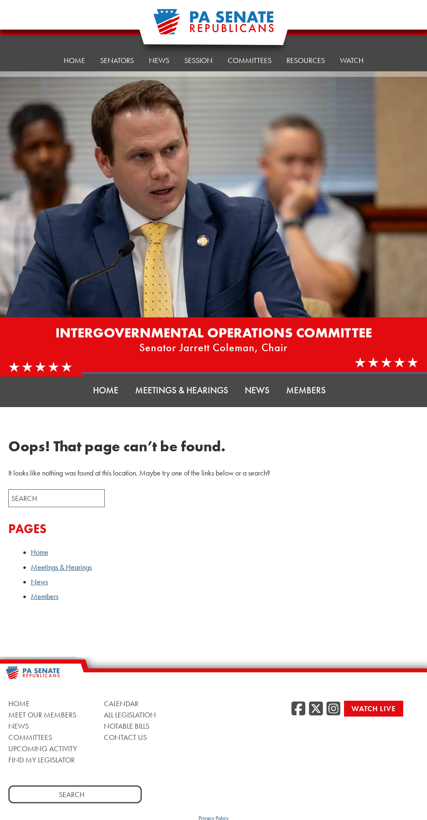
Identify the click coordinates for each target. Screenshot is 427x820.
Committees (249, 60)
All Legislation (130, 714)
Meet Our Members (42, 714)
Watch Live (374, 708)
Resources (305, 60)
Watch (352, 60)
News (159, 60)
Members (306, 390)
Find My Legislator (41, 760)
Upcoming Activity (42, 748)
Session (198, 60)
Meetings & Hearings (181, 390)
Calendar (121, 703)
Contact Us (125, 737)
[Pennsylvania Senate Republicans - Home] (213, 26)
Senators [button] (117, 60)
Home (74, 60)
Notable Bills (126, 726)
